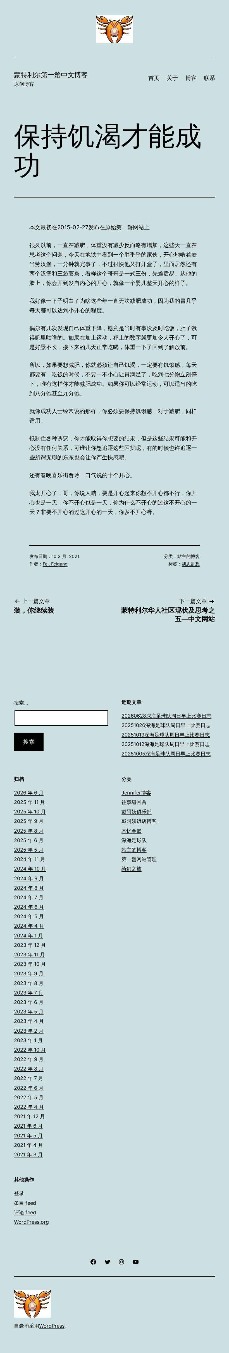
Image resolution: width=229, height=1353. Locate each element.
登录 (19, 1193)
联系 (209, 78)
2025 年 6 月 (29, 840)
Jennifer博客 (136, 793)
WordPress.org (31, 1222)
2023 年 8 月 (29, 983)
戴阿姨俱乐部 (136, 812)
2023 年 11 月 (29, 954)
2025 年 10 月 (30, 812)
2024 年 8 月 (29, 888)
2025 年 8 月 (29, 831)
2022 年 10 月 (30, 1050)
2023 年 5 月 (29, 1012)
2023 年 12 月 (30, 945)
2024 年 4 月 (29, 926)
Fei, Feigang (55, 564)
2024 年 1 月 (28, 935)
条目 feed (25, 1203)
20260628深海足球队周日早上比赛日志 (166, 716)
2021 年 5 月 (28, 1136)
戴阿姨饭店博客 (139, 821)
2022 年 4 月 (29, 1107)
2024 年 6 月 (29, 907)
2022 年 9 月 (29, 1059)
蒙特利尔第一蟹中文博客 (51, 75)
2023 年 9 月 (29, 973)
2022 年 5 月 (29, 1097)
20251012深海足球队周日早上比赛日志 (165, 744)
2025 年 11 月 (29, 802)
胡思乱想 (191, 564)
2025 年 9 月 (29, 821)
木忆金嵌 (131, 831)
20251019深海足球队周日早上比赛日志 (165, 735)
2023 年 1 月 (28, 1040)
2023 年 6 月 (29, 1002)
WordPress (52, 1326)
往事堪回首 (134, 802)
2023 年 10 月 (30, 964)
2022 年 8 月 (29, 1069)
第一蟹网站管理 (139, 859)
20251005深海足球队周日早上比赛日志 (166, 754)
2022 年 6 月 (29, 1088)
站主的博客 (188, 556)
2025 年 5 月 (29, 850)
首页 (153, 78)
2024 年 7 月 (29, 897)
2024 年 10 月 (30, 869)
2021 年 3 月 (28, 1154)
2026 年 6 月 (29, 793)
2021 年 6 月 (28, 1126)
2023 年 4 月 (29, 1021)
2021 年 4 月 (28, 1145)
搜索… (21, 703)
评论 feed (25, 1212)
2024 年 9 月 (29, 878)
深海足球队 (134, 840)
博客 (191, 78)
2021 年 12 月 (29, 1116)
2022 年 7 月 (28, 1078)
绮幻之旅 (131, 869)
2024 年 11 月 (29, 859)
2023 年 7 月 (28, 993)
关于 (172, 78)
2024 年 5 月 (29, 916)
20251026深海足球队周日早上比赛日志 (166, 725)
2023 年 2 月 (29, 1031)
